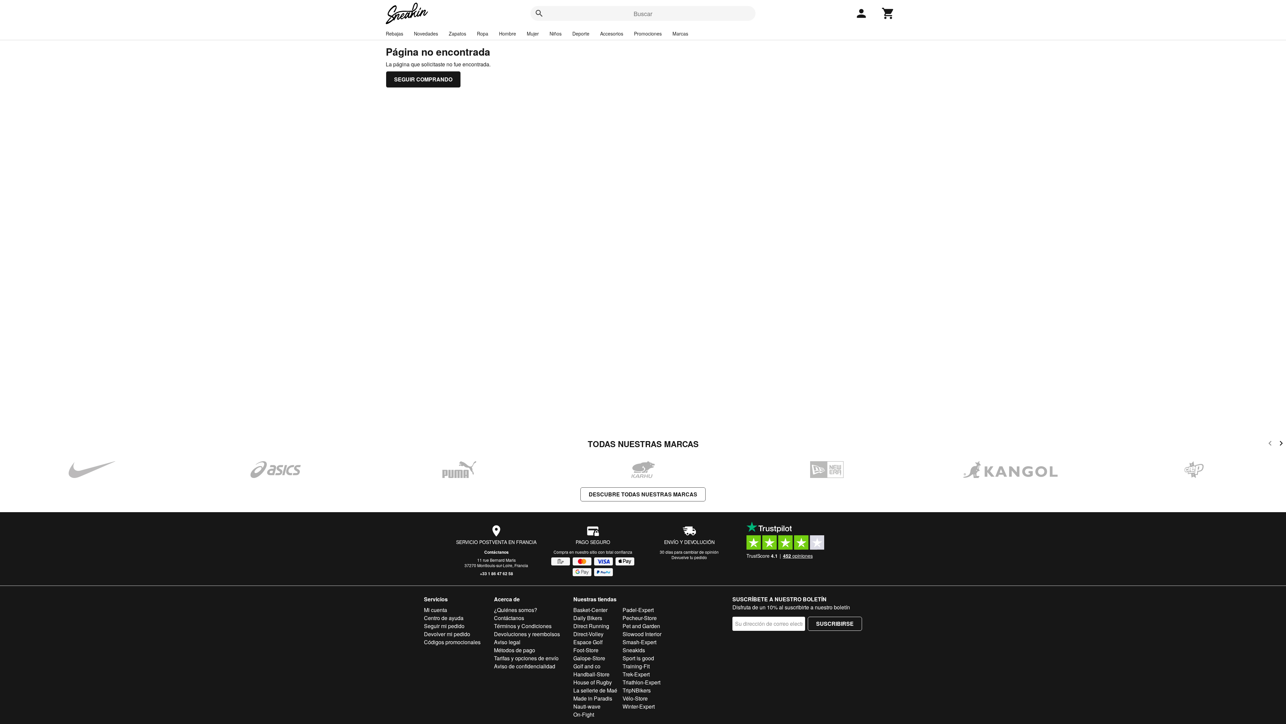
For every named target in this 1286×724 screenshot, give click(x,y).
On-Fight (583, 714)
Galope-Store (589, 658)
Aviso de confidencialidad (524, 666)
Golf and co (586, 666)
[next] (1281, 444)
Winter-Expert (639, 706)
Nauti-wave (586, 706)
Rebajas (394, 33)
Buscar (643, 13)
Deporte (580, 33)
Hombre (507, 33)
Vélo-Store (635, 698)
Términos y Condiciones (523, 626)
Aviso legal (507, 642)
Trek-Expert (636, 674)
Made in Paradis (592, 698)
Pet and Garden (641, 626)
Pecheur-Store (640, 618)
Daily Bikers (587, 618)
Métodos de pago (514, 650)
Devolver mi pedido (447, 634)
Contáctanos (496, 552)
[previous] (1270, 444)
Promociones (648, 33)
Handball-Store (591, 674)
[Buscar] (539, 13)
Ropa (482, 33)
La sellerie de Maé (595, 690)
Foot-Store (585, 650)
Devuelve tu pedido (689, 557)
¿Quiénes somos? (515, 610)
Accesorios (611, 33)
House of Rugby (592, 682)
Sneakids (634, 650)
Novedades (426, 33)
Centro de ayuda (443, 618)
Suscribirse (835, 623)
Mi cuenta (435, 610)
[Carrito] (888, 13)
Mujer (533, 33)
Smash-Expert (639, 642)
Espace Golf (587, 642)
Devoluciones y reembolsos (527, 634)
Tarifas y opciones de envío (526, 658)
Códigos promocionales (452, 642)
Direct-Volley (588, 634)
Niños (556, 33)
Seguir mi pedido (444, 626)
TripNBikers (637, 690)
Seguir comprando (423, 79)
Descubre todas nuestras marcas (643, 494)
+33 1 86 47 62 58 (496, 573)
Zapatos (457, 33)
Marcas (680, 33)
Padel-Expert (638, 610)
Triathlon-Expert (641, 682)
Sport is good (638, 658)
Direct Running (591, 626)
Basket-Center (590, 610)
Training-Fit (636, 666)
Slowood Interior (642, 634)
